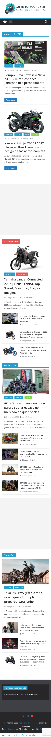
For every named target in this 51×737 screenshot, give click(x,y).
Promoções (19, 66)
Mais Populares (22, 274)
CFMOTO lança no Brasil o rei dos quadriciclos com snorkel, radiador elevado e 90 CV (32, 485)
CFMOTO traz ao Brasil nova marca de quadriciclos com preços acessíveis (31, 469)
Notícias (35, 134)
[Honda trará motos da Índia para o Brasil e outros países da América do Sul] (10, 352)
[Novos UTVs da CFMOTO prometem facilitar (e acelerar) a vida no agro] (10, 456)
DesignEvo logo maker (25, 735)
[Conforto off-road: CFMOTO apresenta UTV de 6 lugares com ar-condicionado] (10, 440)
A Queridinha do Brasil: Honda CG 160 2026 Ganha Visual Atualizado (32, 318)
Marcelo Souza (30, 70)
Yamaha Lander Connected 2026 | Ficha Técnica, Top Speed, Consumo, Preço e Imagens (33, 334)
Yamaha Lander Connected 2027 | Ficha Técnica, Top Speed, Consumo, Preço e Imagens (23, 286)
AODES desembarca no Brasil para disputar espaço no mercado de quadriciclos (25, 407)
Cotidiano (8, 66)
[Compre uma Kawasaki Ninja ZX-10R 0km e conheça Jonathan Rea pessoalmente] (25, 52)
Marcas (27, 134)
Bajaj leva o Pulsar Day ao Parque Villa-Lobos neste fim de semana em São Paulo (33, 627)
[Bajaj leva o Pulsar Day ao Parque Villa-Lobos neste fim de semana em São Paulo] (10, 629)
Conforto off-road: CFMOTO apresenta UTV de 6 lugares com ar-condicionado (33, 438)
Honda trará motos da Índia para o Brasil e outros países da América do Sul (33, 350)
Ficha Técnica (9, 274)
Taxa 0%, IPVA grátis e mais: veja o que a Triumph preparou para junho (23, 597)
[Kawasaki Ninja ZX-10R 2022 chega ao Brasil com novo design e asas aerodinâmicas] (25, 121)
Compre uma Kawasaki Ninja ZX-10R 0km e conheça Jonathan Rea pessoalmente (24, 79)
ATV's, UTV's (8, 398)
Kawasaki (18, 134)
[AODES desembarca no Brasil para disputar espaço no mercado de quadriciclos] (25, 381)
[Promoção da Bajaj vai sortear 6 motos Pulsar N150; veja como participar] (10, 645)
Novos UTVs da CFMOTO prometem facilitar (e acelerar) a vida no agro (33, 454)
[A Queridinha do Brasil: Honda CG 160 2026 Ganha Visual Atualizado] (10, 320)
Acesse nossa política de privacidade (20, 694)
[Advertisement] (25, 209)
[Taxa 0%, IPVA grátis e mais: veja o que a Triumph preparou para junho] (25, 571)
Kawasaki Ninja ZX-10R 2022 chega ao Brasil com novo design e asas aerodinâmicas (24, 147)
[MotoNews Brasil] (5, 22)
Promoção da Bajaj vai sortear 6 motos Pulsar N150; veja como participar (33, 643)
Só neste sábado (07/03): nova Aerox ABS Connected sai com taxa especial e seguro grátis (32, 659)
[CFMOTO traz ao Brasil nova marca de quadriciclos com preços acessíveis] (10, 471)
